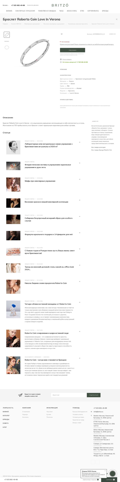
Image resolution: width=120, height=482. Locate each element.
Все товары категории (98, 147)
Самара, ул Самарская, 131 (103, 444)
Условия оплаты (78, 414)
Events (5, 423)
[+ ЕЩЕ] (112, 10)
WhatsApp (98, 462)
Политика (50, 417)
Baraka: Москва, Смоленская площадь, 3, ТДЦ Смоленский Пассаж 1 (104, 438)
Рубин (94, 79)
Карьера (25, 414)
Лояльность (8, 408)
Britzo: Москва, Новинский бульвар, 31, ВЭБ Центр (103, 431)
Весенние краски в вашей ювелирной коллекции (46, 202)
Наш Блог (50, 411)
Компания (26, 408)
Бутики (49, 414)
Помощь (76, 408)
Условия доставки (78, 417)
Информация (52, 408)
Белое (73, 83)
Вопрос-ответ (77, 422)
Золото (71, 81)
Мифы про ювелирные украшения (40, 181)
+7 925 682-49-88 (18, 5)
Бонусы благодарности (80, 411)
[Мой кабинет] (116, 5)
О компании (26, 411)
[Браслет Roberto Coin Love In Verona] (34, 53)
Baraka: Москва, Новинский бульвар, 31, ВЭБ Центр (104, 417)
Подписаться (93, 395)
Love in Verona (74, 93)
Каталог (6, 415)
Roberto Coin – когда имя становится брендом (45, 360)
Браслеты (71, 91)
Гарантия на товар (78, 420)
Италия (79, 88)
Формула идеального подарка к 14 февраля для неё (49, 234)
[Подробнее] (79, 142)
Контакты (25, 417)
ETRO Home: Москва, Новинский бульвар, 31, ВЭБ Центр (104, 424)
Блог (5, 427)
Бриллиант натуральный (83, 79)
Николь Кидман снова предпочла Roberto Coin (46, 283)
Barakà (6, 411)
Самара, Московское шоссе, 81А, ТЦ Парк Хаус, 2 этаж (104, 449)
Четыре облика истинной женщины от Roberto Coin (48, 304)
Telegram (93, 462)
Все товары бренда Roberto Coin (102, 150)
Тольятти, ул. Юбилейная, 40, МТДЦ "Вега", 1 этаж (104, 455)
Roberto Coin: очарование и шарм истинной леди (46, 333)
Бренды (6, 419)
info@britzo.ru (98, 412)
